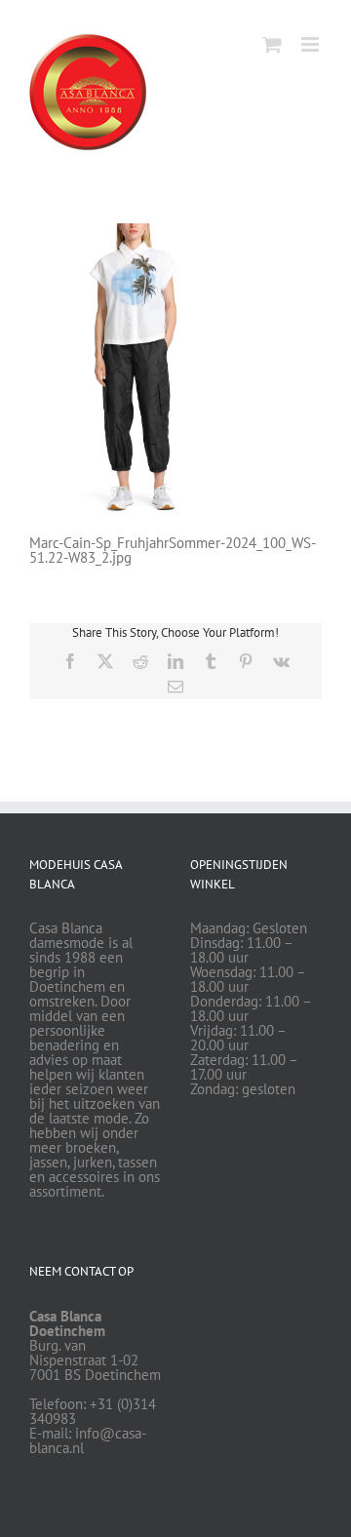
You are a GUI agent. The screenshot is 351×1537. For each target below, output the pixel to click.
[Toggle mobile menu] (311, 44)
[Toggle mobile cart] (272, 44)
